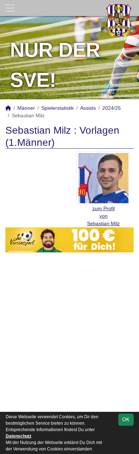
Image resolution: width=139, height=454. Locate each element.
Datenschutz (18, 436)
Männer (26, 108)
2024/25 (111, 108)
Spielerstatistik (57, 108)
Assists (88, 108)
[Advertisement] (69, 337)
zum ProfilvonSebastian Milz (103, 216)
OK (125, 419)
